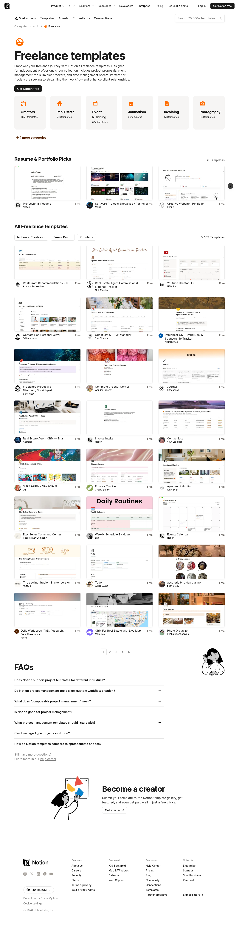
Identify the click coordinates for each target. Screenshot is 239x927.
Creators (28, 112)
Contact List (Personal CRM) (41, 335)
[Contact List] (192, 418)
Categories (21, 26)
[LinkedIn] (38, 874)
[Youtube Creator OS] (192, 262)
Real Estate (66, 112)
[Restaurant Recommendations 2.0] (47, 262)
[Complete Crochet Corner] (119, 366)
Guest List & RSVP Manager (113, 335)
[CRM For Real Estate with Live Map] (119, 610)
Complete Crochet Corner (112, 386)
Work (36, 26)
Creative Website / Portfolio (185, 203)
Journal (172, 386)
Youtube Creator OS (180, 283)
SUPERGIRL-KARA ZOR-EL (40, 486)
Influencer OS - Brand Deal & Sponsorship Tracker (184, 336)
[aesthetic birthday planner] (192, 562)
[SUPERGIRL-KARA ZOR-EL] (47, 466)
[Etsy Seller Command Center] (47, 513)
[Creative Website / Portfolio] (192, 183)
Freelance (54, 26)
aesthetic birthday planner (184, 582)
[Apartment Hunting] (192, 466)
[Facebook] (45, 874)
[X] (31, 874)
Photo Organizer (178, 630)
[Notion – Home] (7, 6)
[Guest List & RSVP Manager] (119, 314)
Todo (98, 582)
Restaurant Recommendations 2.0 (45, 283)
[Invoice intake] (119, 418)
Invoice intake (104, 438)
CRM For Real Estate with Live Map (118, 630)
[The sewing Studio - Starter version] (47, 562)
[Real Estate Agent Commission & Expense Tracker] (119, 262)
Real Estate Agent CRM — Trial (43, 438)
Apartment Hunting (179, 486)
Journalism (137, 112)
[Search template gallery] (220, 18)
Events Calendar (178, 534)
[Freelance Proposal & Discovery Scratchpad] (47, 366)
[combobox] (200, 18)
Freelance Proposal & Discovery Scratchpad (37, 388)
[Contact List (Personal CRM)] (47, 314)
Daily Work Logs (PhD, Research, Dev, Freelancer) (42, 632)
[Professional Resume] (47, 183)
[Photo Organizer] (192, 610)
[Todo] (119, 562)
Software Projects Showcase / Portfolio (121, 203)
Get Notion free (28, 89)
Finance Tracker (105, 486)
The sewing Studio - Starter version (47, 582)
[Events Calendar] (192, 513)
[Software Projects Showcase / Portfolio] (119, 183)
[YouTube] (51, 874)
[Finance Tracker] (119, 466)
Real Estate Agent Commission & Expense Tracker (116, 284)
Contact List (175, 438)
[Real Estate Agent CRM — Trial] (47, 418)
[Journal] (192, 366)
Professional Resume (37, 203)
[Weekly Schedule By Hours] (119, 513)
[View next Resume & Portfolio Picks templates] (230, 186)
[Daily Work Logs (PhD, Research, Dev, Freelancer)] (47, 610)
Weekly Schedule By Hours (113, 534)
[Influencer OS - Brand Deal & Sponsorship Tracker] (192, 314)
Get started (115, 810)
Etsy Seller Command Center (42, 534)
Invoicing (171, 112)
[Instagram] (25, 874)
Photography (210, 112)
